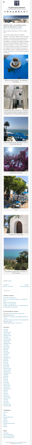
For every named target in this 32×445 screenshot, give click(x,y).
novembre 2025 (7, 332)
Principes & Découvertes (9, 423)
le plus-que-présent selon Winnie (16, 313)
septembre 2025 (7, 335)
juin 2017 (5, 391)
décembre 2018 (7, 368)
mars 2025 (5, 337)
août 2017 (5, 390)
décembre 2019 (7, 357)
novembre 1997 (7, 398)
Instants (5, 418)
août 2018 (5, 374)
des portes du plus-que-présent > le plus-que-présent (16, 319)
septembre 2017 (7, 388)
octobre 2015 (6, 396)
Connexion (5, 433)
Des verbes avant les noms (9, 297)
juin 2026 (5, 329)
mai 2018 (5, 379)
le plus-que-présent (16, 8)
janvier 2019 (6, 366)
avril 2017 (5, 393)
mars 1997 (5, 401)
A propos (12, 315)
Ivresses (5, 420)
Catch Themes (19, 443)
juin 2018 (5, 377)
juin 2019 (5, 362)
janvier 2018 (6, 384)
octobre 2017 (6, 387)
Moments (5, 421)
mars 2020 (5, 356)
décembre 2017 (7, 385)
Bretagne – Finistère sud (16, 323)
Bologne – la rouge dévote (9, 304)
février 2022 (6, 348)
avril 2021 (5, 351)
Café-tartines (9, 321)
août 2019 (5, 359)
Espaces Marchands (8, 417)
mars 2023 (5, 345)
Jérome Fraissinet (18, 28)
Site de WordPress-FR (8, 437)
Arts (4, 414)
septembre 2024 (7, 343)
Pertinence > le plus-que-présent (11, 316)
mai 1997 (5, 399)
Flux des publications (8, 434)
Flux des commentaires (8, 436)
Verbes (5, 424)
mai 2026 (5, 331)
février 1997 (6, 402)
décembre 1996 (7, 404)
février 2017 (6, 395)
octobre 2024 (6, 342)
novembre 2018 (7, 370)
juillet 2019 (5, 360)
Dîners (4, 415)
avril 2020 (5, 354)
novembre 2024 (7, 340)
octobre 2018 (6, 371)
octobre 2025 (6, 334)
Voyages (10, 280)
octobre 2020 (6, 352)
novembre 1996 (7, 405)
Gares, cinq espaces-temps (9, 302)
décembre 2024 (7, 338)
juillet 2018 (5, 376)
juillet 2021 (5, 349)
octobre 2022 (6, 346)
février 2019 (6, 365)
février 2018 (6, 382)
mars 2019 (5, 363)
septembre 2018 (7, 373)
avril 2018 (5, 381)
